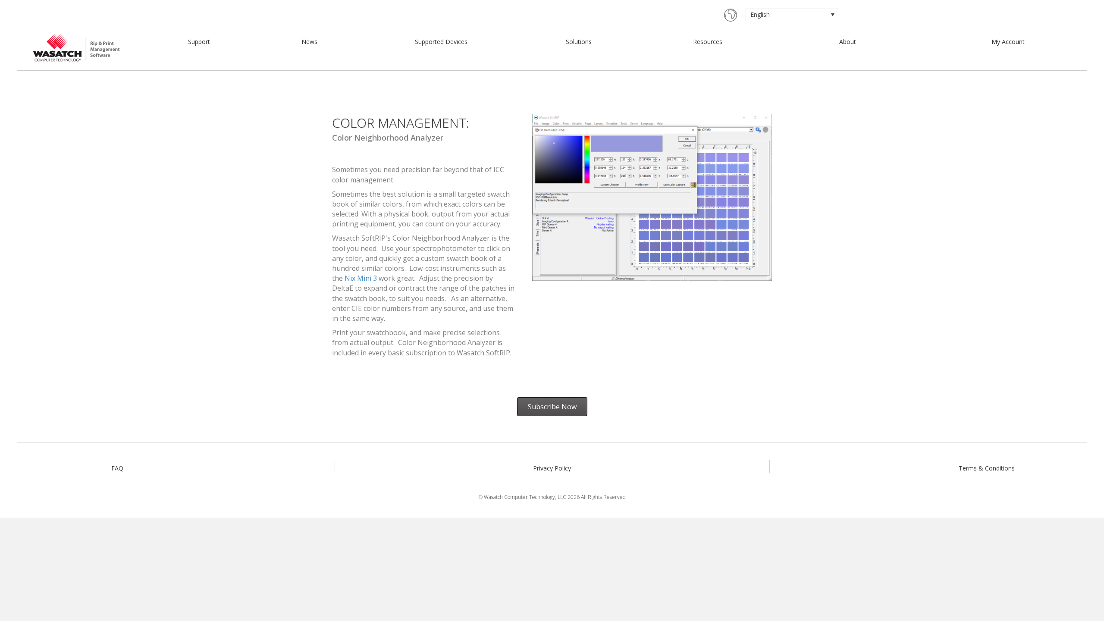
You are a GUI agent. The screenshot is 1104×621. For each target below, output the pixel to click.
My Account (1008, 42)
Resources (707, 42)
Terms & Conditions (987, 468)
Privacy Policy (552, 468)
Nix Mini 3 (361, 278)
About (847, 42)
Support (199, 42)
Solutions (579, 42)
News (309, 42)
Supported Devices (441, 42)
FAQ (117, 468)
